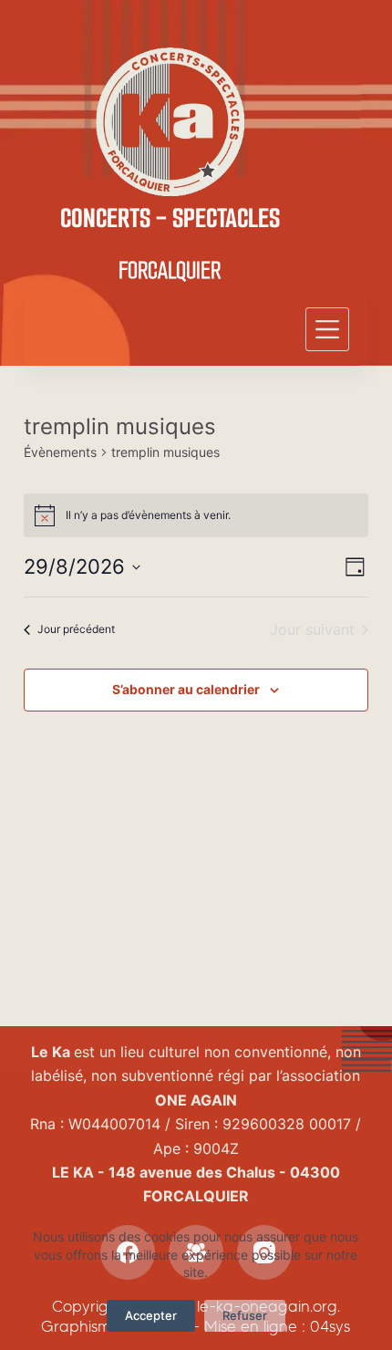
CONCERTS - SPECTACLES (170, 218)
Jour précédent (76, 629)
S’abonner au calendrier (186, 689)
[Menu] (327, 329)
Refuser (244, 1315)
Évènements (60, 452)
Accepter (151, 1315)
